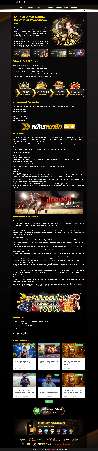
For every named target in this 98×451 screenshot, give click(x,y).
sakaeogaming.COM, (51, 449)
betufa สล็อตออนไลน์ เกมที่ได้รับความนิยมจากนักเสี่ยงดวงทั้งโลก (73, 363)
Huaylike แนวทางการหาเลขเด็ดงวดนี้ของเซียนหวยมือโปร (24, 362)
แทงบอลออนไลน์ (30, 7)
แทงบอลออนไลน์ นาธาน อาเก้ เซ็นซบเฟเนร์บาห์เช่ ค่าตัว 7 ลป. (49, 392)
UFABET (22, 7)
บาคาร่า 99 (21, 40)
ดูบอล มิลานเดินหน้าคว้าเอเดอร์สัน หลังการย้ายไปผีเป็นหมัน (24, 392)
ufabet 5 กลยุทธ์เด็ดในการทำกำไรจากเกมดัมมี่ (49, 362)
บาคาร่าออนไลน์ (40, 7)
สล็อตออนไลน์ (50, 7)
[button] (15, 54)
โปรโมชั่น (66, 7)
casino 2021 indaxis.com (27, 240)
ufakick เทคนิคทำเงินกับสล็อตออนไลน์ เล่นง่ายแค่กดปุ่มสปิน (73, 392)
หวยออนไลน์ (59, 7)
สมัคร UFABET (74, 7)
